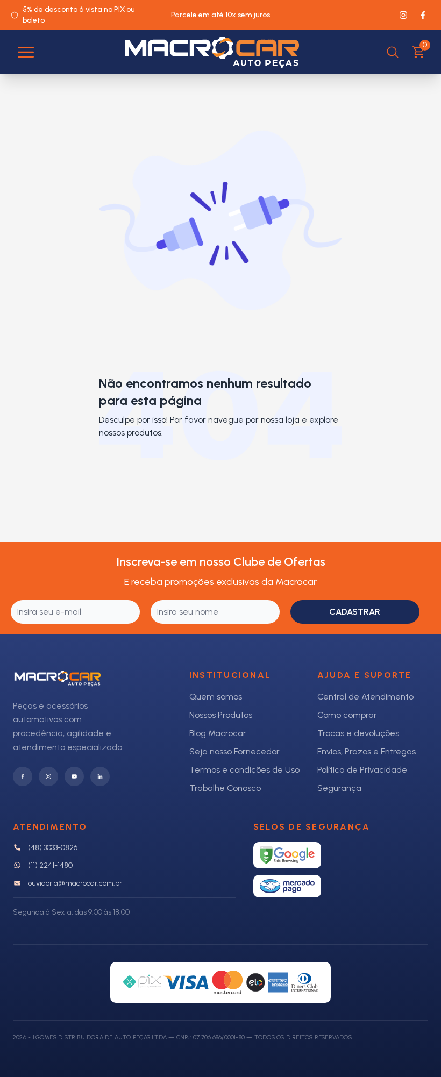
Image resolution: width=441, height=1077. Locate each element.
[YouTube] (74, 776)
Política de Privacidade (362, 770)
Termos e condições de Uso (244, 770)
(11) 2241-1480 (50, 865)
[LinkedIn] (100, 776)
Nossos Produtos (220, 715)
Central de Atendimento (365, 696)
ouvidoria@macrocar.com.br (75, 883)
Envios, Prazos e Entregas (366, 751)
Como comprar (347, 715)
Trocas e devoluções (358, 733)
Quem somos (215, 696)
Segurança (339, 788)
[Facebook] (22, 776)
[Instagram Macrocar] (403, 15)
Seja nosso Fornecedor (234, 751)
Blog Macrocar (217, 733)
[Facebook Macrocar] (422, 15)
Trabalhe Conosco (225, 788)
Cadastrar (354, 612)
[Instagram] (48, 776)
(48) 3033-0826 (52, 847)
